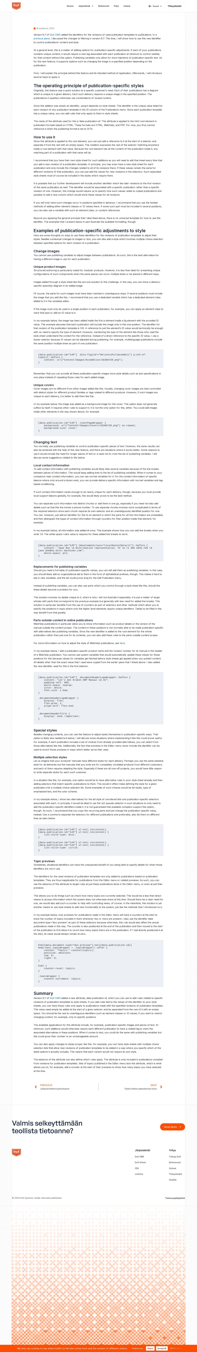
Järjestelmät (84, 6)
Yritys (116, 6)
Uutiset (126, 6)
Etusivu (70, 6)
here (122, 643)
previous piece (42, 38)
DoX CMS (55, 34)
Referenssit (103, 6)
